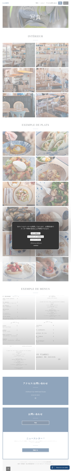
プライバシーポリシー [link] (36, 243)
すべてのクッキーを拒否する (35, 236)
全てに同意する (35, 233)
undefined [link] (36, 245)
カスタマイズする (35, 239)
